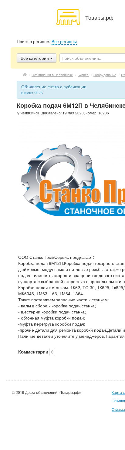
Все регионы (64, 41)
